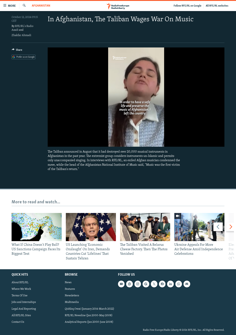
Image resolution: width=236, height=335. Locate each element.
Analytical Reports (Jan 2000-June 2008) (89, 322)
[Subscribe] (186, 284)
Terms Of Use (19, 295)
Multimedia (72, 302)
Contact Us (18, 322)
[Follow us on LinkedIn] (170, 284)
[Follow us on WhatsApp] (178, 284)
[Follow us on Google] (146, 284)
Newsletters (72, 295)
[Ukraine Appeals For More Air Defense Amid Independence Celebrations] (199, 227)
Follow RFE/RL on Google (187, 5)
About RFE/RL (20, 282)
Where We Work (21, 289)
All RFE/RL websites (217, 5)
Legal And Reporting (24, 308)
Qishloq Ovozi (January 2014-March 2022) (89, 308)
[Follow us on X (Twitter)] (154, 284)
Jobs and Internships (24, 302)
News (68, 282)
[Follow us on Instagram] (137, 284)
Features (70, 289)
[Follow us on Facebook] (162, 284)
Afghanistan (41, 5)
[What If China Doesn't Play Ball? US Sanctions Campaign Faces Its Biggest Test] (37, 227)
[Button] (17, 50)
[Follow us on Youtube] (121, 284)
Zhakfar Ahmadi (21, 35)
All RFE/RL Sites (21, 315)
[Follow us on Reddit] (129, 284)
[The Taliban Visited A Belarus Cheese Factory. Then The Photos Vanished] (145, 227)
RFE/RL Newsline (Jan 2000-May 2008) (88, 315)
